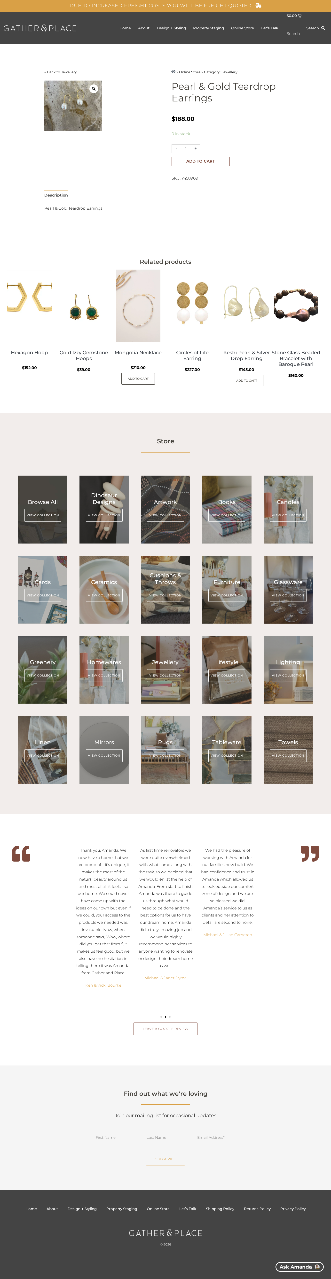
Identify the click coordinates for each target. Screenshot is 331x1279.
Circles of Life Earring (192, 355)
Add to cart (200, 161)
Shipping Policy (220, 1208)
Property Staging (208, 28)
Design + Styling (171, 28)
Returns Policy (257, 1208)
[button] (161, 1017)
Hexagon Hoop (29, 352)
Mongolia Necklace (138, 352)
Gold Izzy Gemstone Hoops (84, 355)
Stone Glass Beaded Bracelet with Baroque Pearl (296, 358)
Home (125, 28)
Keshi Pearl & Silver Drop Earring (246, 355)
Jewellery (69, 72)
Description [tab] (56, 195)
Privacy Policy (293, 1208)
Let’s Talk (269, 28)
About (144, 28)
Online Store (242, 28)
